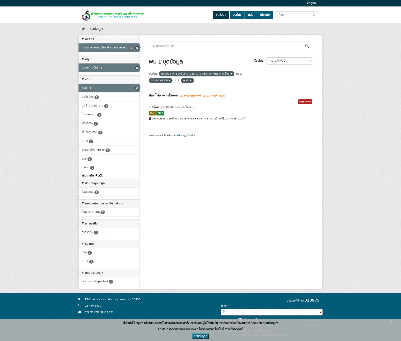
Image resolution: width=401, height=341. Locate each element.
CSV (152, 113)
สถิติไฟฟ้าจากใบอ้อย (163, 95)
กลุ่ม (251, 15)
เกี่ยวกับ (265, 15)
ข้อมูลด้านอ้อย (305, 101)
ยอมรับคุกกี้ (200, 336)
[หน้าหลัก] (83, 29)
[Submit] (307, 46)
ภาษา (224, 306)
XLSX (160, 113)
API (178, 135)
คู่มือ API (189, 135)
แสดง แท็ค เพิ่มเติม (92, 176)
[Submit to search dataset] (314, 14)
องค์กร (237, 15)
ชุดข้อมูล (221, 15)
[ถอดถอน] (231, 74)
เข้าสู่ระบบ (312, 3)
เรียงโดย (259, 61)
